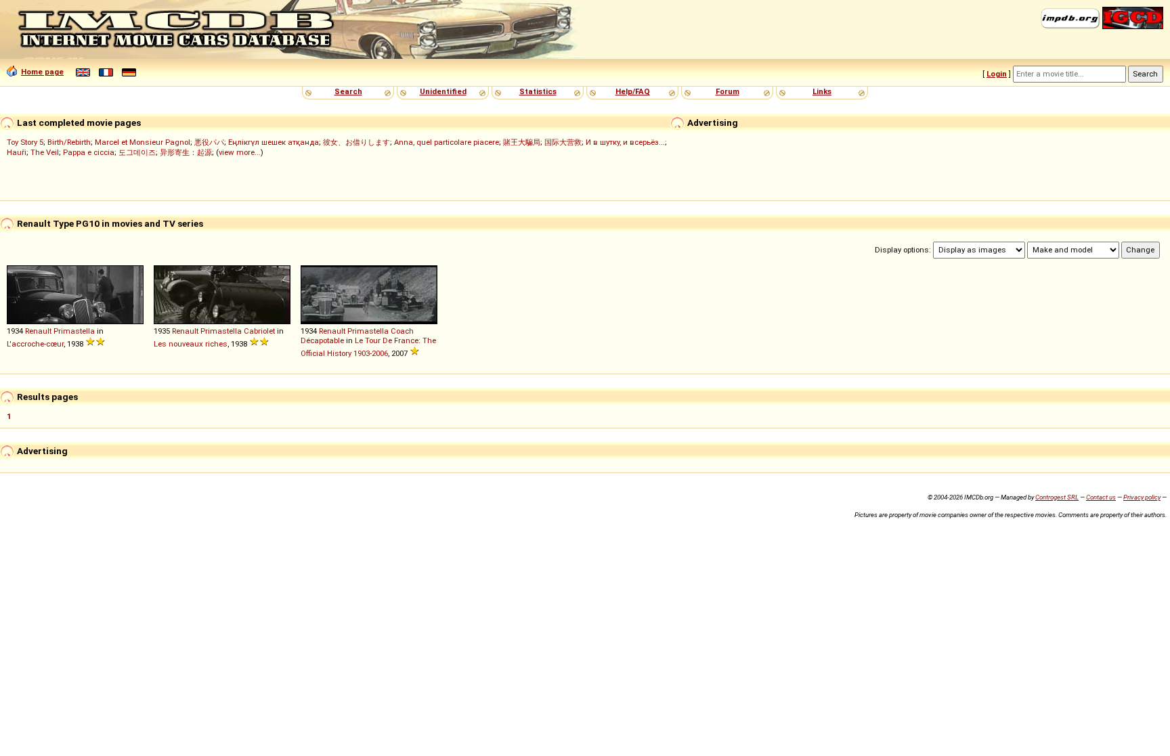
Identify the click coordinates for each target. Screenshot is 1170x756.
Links (821, 91)
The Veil (44, 152)
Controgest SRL (1057, 497)
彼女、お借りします (356, 142)
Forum (727, 91)
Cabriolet (259, 331)
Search (348, 91)
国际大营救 (563, 142)
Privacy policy (1142, 497)
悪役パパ (209, 142)
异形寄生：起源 (186, 152)
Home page (42, 71)
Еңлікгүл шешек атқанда (273, 142)
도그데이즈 (137, 152)
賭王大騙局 (521, 142)
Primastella (74, 331)
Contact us (1101, 497)
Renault (38, 331)
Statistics (538, 91)
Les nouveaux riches (191, 344)
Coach (402, 331)
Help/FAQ (632, 91)
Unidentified (443, 91)
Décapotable (322, 340)
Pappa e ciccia (88, 152)
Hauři (16, 152)
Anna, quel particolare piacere (446, 142)
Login (997, 74)
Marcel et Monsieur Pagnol (142, 142)
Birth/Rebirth (69, 142)
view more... (240, 152)
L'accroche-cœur (35, 344)
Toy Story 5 (25, 142)
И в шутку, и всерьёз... (625, 142)
